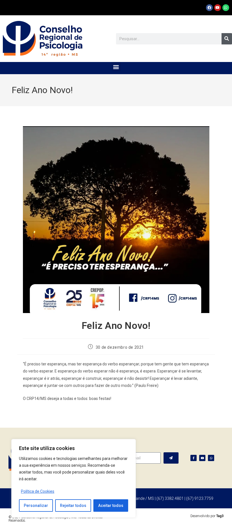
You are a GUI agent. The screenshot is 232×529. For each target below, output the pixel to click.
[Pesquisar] (227, 38)
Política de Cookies (37, 491)
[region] (73, 478)
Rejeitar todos (73, 505)
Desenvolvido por (207, 516)
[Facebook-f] (193, 458)
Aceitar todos (110, 505)
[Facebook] (209, 7)
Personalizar (36, 505)
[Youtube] (217, 7)
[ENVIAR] (171, 458)
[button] (116, 66)
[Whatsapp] (225, 7)
